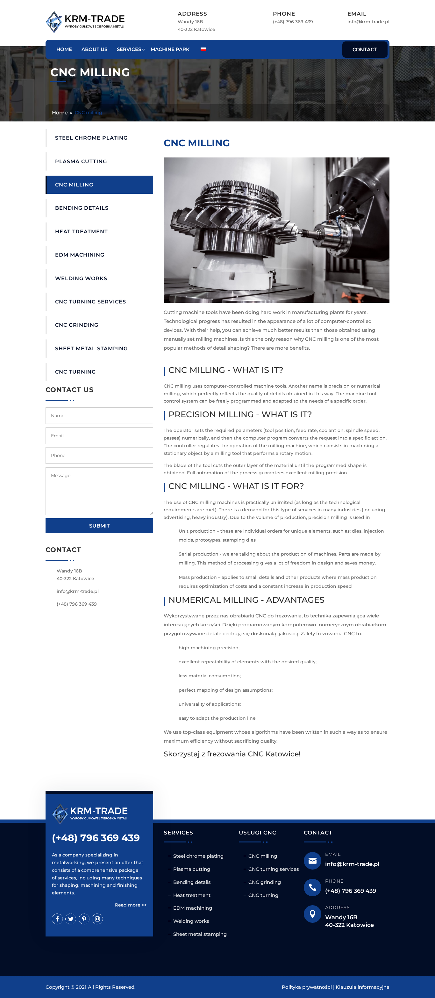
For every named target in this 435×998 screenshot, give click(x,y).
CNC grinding (76, 325)
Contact (365, 50)
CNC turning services (90, 302)
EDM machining (79, 255)
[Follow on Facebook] (57, 919)
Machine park (170, 49)
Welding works (81, 278)
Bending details (82, 208)
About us (94, 49)
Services (129, 49)
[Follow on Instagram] (97, 919)
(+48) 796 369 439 (293, 22)
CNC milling (74, 185)
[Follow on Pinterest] (84, 919)
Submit (99, 526)
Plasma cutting (81, 161)
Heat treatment (81, 232)
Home (64, 49)
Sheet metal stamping (91, 349)
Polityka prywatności (307, 987)
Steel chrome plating (91, 138)
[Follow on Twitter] (70, 919)
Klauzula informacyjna (362, 987)
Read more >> (131, 905)
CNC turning (75, 372)
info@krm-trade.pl (368, 22)
